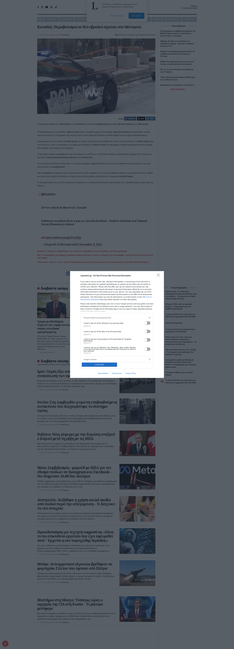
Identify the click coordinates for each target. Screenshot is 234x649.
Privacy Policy (131, 373)
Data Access (117, 373)
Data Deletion (103, 373)
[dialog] (117, 324)
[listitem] (117, 317)
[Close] (159, 276)
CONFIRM (99, 365)
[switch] (147, 323)
